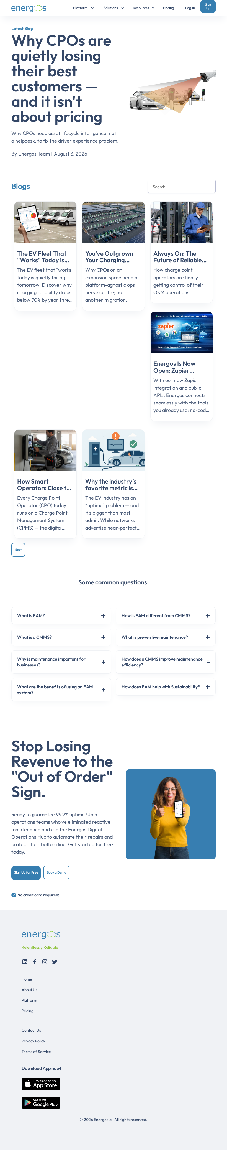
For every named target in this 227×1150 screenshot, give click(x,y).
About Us (29, 989)
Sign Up (208, 6)
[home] (30, 8)
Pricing (168, 8)
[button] (80, 8)
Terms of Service (36, 1051)
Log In (190, 8)
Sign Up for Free (26, 872)
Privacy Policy (33, 1041)
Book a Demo (56, 872)
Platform (29, 1000)
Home (27, 979)
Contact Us (31, 1030)
